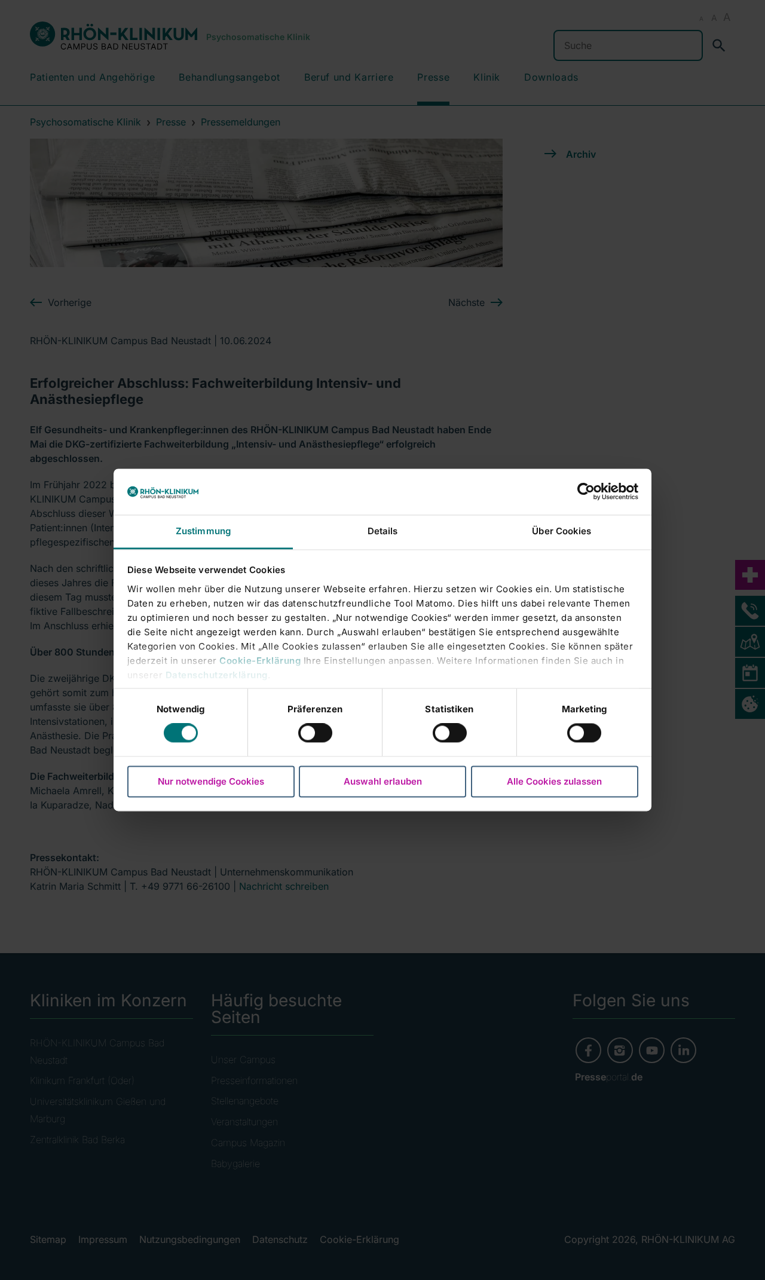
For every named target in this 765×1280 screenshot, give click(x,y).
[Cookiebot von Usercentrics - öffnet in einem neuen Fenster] (586, 492)
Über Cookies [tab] (561, 531)
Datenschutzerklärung (217, 675)
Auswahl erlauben (383, 781)
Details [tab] (383, 531)
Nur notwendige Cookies (211, 781)
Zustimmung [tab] (203, 531)
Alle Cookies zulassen (554, 781)
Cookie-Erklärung (260, 660)
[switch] (315, 733)
